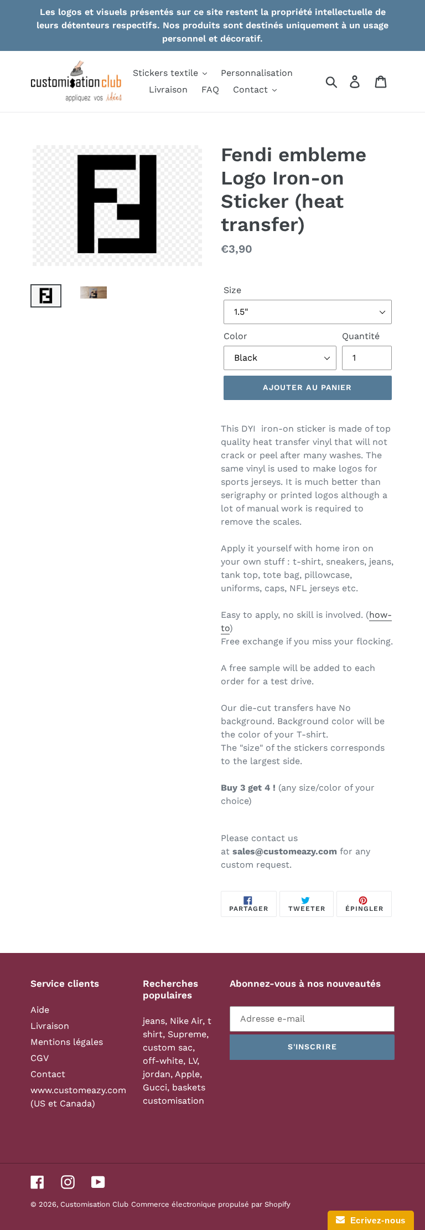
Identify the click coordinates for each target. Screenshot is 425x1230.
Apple (187, 1074)
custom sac (168, 1047)
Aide (39, 1009)
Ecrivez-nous (375, 1220)
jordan (156, 1074)
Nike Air (186, 1021)
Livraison (49, 1026)
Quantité (361, 336)
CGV (39, 1058)
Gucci (155, 1087)
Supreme (187, 1034)
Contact (47, 1074)
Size (232, 290)
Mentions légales (66, 1042)
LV (192, 1060)
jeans (154, 1021)
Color (235, 336)
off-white (163, 1060)
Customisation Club (94, 1204)
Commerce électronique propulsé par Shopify (211, 1204)
